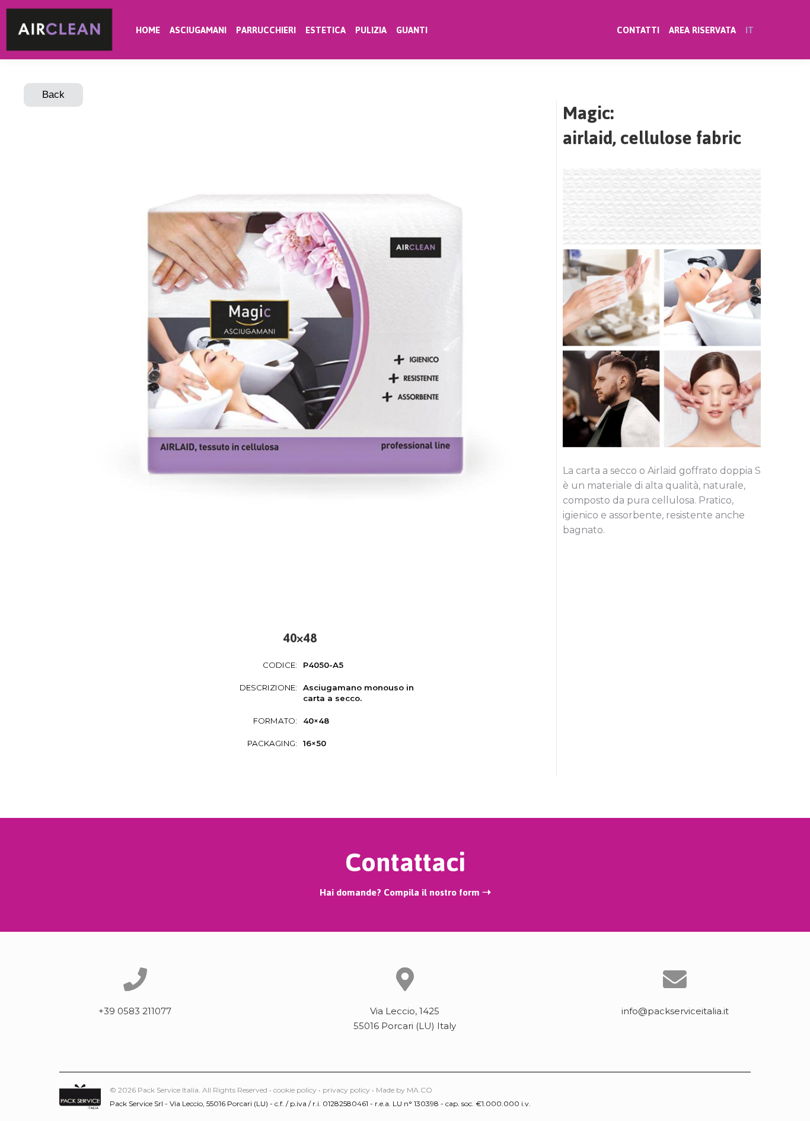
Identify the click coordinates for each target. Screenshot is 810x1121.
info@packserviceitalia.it (675, 1011)
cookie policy (295, 1089)
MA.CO (419, 1089)
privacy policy (346, 1089)
